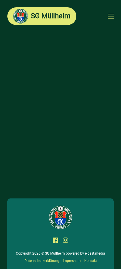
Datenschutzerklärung (41, 261)
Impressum (72, 261)
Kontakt (90, 261)
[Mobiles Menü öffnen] (111, 16)
